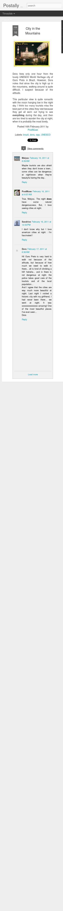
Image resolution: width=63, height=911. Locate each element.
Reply (24, 182)
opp (38, 134)
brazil (26, 134)
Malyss (25, 157)
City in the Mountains (32, 30)
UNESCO (46, 134)
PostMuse (33, 129)
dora (32, 134)
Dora (24, 248)
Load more (33, 374)
